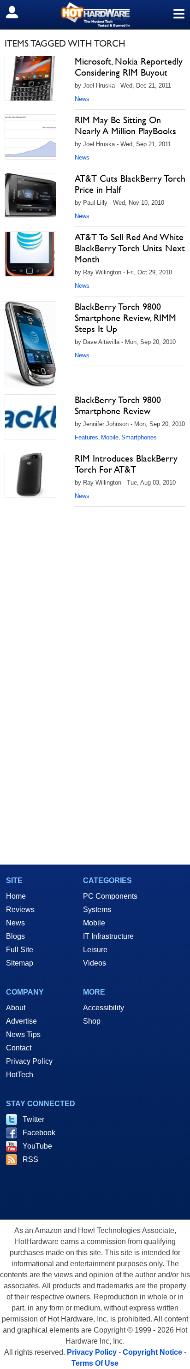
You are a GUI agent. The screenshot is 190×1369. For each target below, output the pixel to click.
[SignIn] (18, 12)
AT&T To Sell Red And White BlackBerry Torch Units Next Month (130, 248)
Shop (92, 1021)
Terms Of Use (95, 1363)
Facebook (39, 1133)
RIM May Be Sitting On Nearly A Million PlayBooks (125, 125)
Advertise (21, 1021)
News (82, 98)
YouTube (37, 1146)
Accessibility (103, 1008)
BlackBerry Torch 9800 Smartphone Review (118, 405)
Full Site (19, 950)
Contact (18, 1048)
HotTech (19, 1075)
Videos (94, 963)
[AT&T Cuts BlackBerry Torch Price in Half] (30, 195)
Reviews (20, 909)
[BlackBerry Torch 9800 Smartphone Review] (30, 417)
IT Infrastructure (108, 936)
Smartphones (139, 437)
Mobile (110, 437)
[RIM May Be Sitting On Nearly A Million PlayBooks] (30, 137)
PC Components (110, 896)
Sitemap (19, 963)
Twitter (33, 1119)
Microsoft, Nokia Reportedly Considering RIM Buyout (129, 67)
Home (16, 896)
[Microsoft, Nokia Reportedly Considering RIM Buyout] (30, 78)
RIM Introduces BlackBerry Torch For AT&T (126, 464)
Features (86, 437)
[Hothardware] (95, 14)
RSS (30, 1159)
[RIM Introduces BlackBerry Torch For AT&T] (30, 475)
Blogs (15, 936)
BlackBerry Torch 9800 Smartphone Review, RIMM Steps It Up (125, 317)
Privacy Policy (29, 1061)
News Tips (23, 1034)
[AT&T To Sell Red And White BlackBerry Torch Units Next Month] (30, 254)
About (15, 1008)
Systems (97, 909)
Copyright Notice (152, 1352)
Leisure (95, 950)
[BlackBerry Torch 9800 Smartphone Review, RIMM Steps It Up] (30, 344)
